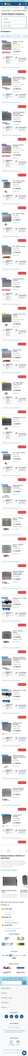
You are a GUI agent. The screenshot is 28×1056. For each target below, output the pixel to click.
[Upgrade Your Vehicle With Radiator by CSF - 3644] (7, 423)
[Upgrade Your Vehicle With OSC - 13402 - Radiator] (7, 458)
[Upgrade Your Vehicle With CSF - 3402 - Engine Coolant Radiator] (7, 388)
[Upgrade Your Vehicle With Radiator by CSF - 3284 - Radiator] (7, 319)
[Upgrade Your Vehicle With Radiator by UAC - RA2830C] (7, 820)
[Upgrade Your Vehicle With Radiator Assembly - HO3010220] (7, 491)
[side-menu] (2, 4)
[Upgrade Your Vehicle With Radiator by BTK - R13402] (7, 355)
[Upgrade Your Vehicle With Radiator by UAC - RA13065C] (7, 728)
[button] (20, 4)
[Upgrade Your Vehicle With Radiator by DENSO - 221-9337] (7, 284)
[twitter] (11, 1016)
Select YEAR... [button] (8, 26)
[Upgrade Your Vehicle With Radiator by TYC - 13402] (7, 696)
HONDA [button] (6, 19)
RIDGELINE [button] (7, 22)
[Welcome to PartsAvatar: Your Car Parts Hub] (7, 4)
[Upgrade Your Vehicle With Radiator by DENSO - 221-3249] (7, 150)
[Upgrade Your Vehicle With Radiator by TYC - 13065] (7, 603)
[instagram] (16, 1016)
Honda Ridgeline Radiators (19, 10)
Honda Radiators (6, 10)
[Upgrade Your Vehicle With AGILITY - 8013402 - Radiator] (7, 636)
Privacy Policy (15, 1052)
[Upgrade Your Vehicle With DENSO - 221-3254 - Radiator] (7, 47)
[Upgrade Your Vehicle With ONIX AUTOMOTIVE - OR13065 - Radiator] (7, 794)
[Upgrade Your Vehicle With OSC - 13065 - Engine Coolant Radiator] (7, 186)
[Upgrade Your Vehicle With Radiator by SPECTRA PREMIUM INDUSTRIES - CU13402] (7, 663)
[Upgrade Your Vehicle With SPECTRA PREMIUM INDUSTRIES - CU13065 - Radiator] (7, 118)
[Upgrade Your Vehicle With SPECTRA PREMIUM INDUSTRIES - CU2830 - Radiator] (7, 83)
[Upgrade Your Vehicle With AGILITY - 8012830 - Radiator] (7, 523)
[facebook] (6, 1016)
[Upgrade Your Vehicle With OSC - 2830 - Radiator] (7, 219)
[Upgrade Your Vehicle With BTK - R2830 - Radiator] (7, 252)
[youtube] (21, 1016)
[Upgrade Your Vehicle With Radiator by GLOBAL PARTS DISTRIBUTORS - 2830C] (7, 761)
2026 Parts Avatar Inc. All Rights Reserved (15, 1050)
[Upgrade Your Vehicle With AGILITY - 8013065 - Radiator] (7, 550)
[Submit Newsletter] (24, 983)
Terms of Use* (7, 1052)
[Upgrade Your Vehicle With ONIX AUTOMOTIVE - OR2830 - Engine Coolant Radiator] (7, 577)
